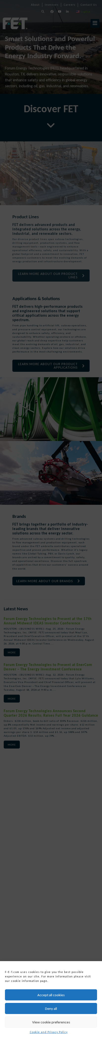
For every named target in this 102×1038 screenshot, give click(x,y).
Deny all (51, 1008)
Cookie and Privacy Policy (49, 1032)
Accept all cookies (51, 995)
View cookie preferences (51, 1022)
